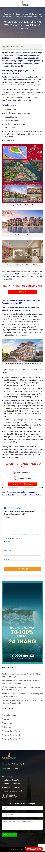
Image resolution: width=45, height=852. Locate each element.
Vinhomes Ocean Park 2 (11, 735)
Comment (7, 517)
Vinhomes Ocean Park (12, 780)
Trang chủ (7, 14)
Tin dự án (16, 14)
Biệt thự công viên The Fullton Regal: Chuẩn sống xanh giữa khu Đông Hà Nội (22, 695)
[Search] (42, 4)
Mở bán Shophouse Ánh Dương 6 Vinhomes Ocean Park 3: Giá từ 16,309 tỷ (21, 688)
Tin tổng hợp (6, 727)
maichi (26, 32)
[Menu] (3, 3)
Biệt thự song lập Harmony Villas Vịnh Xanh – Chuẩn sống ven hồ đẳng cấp (21, 675)
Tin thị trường (7, 723)
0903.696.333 (12, 769)
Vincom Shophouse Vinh (13, 791)
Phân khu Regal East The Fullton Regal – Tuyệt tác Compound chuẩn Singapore (21, 682)
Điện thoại (7, 559)
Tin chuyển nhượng (9, 715)
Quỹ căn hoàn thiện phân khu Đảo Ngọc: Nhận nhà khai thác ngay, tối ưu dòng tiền (22, 702)
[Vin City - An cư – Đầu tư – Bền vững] (22, 3)
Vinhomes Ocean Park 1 (11, 731)
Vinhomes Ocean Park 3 (11, 739)
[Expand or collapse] (41, 46)
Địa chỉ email (8, 550)
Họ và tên (7, 541)
